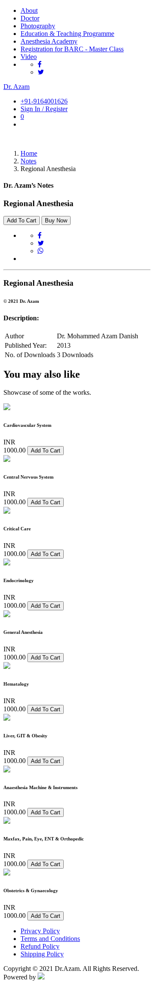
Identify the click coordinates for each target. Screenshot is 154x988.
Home (29, 153)
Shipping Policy (42, 954)
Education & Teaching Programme (67, 33)
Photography (38, 26)
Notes (28, 161)
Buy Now (56, 220)
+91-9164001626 (44, 101)
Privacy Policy (40, 931)
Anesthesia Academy (49, 41)
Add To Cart (21, 220)
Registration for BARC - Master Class (72, 49)
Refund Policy (40, 946)
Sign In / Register (44, 108)
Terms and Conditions (50, 938)
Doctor (30, 18)
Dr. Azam (16, 86)
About (29, 10)
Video (29, 56)
